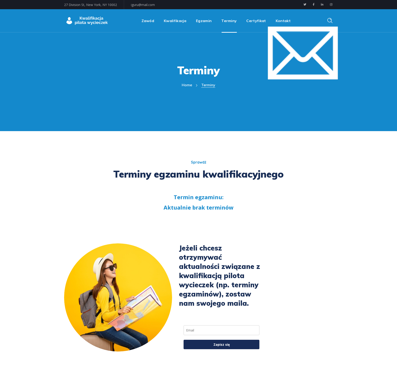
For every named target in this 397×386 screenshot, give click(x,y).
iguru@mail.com (143, 5)
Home (187, 85)
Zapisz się (221, 344)
